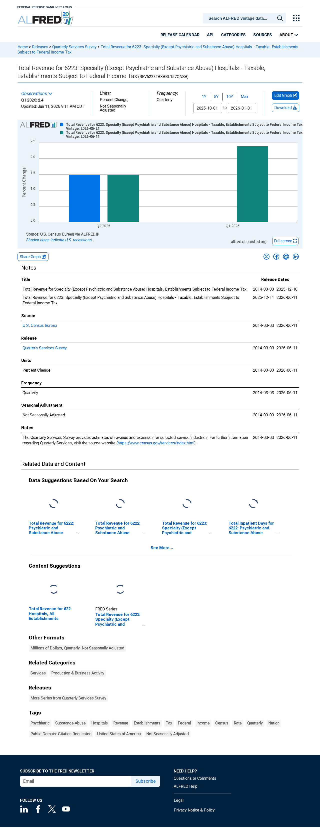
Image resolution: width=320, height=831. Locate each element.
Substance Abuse (70, 723)
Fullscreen (283, 241)
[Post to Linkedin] (296, 257)
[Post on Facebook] (276, 257)
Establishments (147, 723)
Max (244, 96)
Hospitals (99, 723)
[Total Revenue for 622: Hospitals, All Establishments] (54, 589)
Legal (179, 800)
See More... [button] (161, 547)
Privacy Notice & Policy (194, 810)
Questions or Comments (195, 778)
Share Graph (31, 256)
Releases (40, 47)
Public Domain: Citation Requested (61, 733)
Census (221, 723)
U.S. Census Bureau (39, 325)
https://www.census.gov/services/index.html (156, 443)
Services (38, 673)
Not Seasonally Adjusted (167, 733)
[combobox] (245, 18)
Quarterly (255, 723)
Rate (238, 723)
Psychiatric (40, 723)
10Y (229, 96)
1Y (204, 96)
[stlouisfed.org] (45, 6)
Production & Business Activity (77, 673)
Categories (233, 35)
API (210, 35)
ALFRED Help (186, 786)
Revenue (120, 723)
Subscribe (146, 781)
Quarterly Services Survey (74, 47)
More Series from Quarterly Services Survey (68, 698)
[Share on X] (267, 257)
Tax (169, 723)
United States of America (119, 733)
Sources (262, 35)
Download (283, 107)
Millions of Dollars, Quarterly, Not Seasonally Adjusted (77, 648)
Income (203, 723)
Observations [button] (34, 93)
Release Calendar (180, 35)
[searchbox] (245, 19)
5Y (216, 96)
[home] (46, 18)
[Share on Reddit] (286, 257)
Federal (184, 723)
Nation (274, 723)
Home (23, 47)
